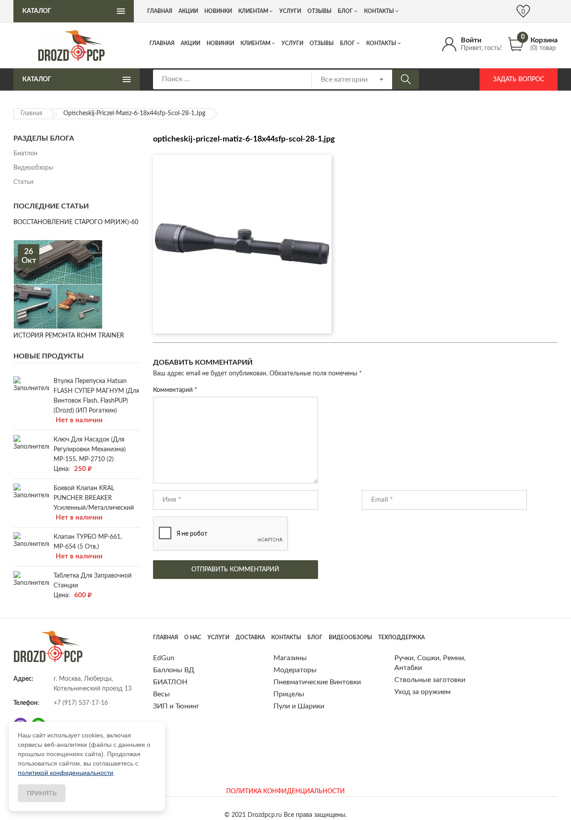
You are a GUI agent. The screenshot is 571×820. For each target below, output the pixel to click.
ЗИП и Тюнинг (176, 706)
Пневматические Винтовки (317, 682)
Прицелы (288, 694)
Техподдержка (401, 637)
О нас (192, 637)
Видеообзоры (33, 168)
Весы (161, 694)
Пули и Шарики (298, 706)
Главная (161, 43)
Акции (190, 43)
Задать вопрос (518, 79)
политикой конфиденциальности (65, 772)
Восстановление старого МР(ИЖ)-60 (75, 222)
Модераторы (295, 670)
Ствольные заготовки (429, 679)
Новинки (220, 43)
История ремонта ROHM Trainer (68, 336)
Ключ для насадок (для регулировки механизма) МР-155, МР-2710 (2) (90, 449)
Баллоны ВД (173, 670)
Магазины (290, 658)
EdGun (163, 658)
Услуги (292, 43)
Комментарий (175, 390)
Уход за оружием (422, 691)
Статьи (23, 182)
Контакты (381, 43)
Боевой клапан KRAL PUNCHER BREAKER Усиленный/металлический (94, 498)
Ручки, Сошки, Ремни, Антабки (430, 662)
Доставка (250, 637)
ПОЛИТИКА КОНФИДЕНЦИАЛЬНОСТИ (285, 791)
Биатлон (25, 153)
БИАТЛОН (170, 682)
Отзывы (322, 43)
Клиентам (255, 43)
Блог (347, 43)
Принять (42, 793)
